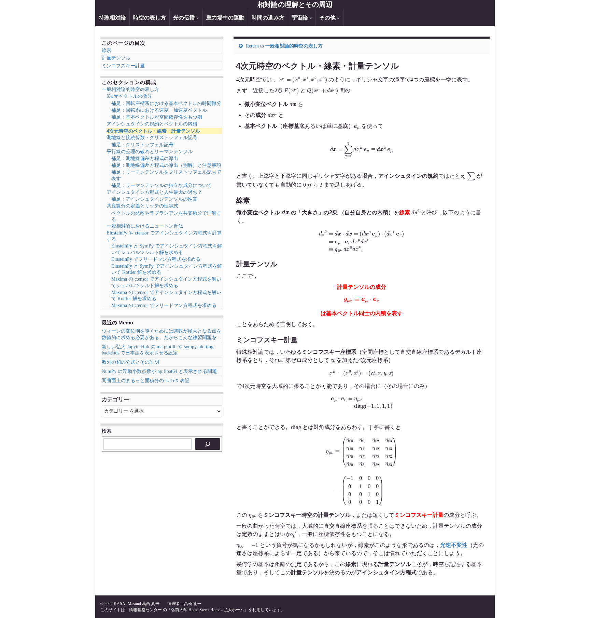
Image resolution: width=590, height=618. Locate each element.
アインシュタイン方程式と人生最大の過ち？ (154, 192)
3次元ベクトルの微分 (129, 96)
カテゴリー (115, 399)
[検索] (207, 444)
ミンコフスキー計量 (123, 65)
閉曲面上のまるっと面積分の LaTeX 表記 (145, 380)
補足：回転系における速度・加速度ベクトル (159, 110)
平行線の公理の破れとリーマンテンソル (150, 151)
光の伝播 (184, 18)
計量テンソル (116, 58)
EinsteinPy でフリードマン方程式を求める (155, 259)
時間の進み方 (268, 18)
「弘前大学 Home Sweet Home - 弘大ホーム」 (207, 609)
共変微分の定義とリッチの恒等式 (142, 206)
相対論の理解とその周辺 (295, 4)
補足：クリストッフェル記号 (142, 144)
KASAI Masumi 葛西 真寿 (136, 603)
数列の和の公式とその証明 (130, 362)
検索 (106, 431)
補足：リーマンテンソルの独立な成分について (161, 185)
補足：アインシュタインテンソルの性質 (154, 199)
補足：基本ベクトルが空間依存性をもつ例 (156, 117)
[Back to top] (574, 602)
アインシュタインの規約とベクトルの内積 (152, 123)
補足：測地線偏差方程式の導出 (144, 158)
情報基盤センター (145, 609)
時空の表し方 (149, 18)
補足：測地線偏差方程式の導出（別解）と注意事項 (166, 165)
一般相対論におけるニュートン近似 (145, 226)
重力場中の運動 (225, 18)
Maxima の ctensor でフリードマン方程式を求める (163, 305)
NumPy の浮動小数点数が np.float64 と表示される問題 (159, 371)
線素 (106, 50)
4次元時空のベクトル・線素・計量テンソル (153, 131)
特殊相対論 (112, 18)
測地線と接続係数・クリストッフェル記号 (152, 137)
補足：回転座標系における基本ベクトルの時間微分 (166, 103)
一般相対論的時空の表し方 (294, 46)
